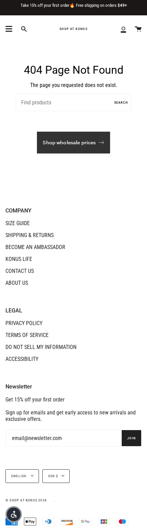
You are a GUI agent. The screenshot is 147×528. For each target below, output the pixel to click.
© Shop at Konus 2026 (26, 500)
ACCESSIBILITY (21, 359)
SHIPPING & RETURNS (29, 235)
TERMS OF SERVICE (27, 335)
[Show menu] (9, 29)
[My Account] (123, 29)
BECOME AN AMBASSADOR (35, 247)
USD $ (53, 476)
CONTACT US (19, 271)
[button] (13, 514)
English (19, 476)
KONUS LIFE (18, 259)
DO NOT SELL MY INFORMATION (41, 347)
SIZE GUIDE (17, 223)
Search (121, 102)
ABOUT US (16, 283)
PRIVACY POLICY (23, 323)
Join (131, 438)
